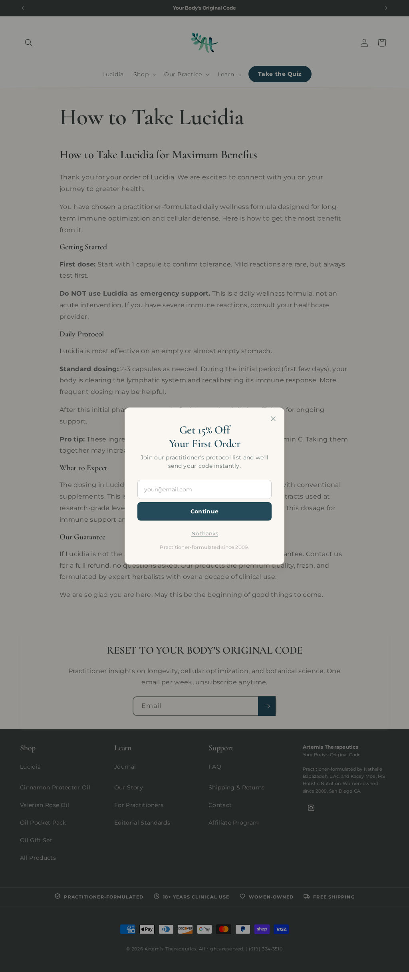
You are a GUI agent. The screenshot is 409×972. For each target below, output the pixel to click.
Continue (204, 511)
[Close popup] (273, 418)
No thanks (204, 533)
